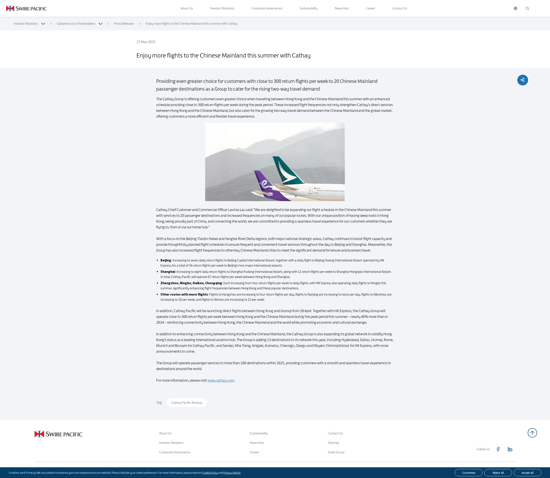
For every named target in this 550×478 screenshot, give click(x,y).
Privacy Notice (231, 472)
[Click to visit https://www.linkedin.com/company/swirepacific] (510, 449)
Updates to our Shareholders (76, 23)
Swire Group (336, 452)
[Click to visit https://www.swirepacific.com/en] (23, 8)
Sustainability (308, 8)
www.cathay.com (220, 380)
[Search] (527, 8)
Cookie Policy (210, 472)
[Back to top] (532, 432)
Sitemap (333, 443)
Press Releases (124, 23)
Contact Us (399, 8)
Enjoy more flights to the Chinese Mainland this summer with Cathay (192, 23)
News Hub (342, 8)
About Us (187, 8)
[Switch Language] (515, 8)
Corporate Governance (266, 8)
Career (370, 8)
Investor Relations (222, 8)
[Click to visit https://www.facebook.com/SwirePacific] (498, 449)
